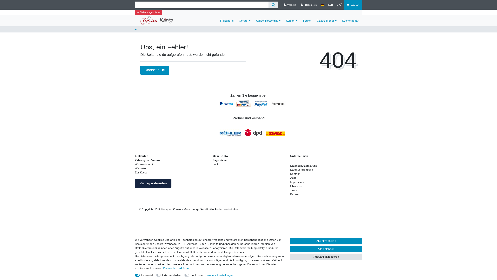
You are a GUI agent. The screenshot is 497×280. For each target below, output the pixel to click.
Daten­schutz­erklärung (176, 268)
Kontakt (295, 173)
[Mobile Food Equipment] (230, 133)
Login (216, 164)
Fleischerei (227, 20)
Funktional (196, 275)
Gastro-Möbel (325, 20)
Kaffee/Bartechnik (267, 20)
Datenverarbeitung (301, 169)
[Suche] (273, 5)
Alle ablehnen (326, 248)
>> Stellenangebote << (148, 12)
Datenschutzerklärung (303, 165)
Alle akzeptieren (326, 240)
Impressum (297, 182)
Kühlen (290, 20)
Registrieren (220, 160)
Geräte (243, 20)
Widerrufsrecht (144, 164)
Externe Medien (172, 275)
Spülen (307, 20)
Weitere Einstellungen (220, 275)
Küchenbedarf (350, 20)
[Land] (322, 5)
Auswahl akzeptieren (326, 256)
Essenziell (147, 275)
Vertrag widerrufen (153, 183)
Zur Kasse (141, 172)
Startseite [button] (152, 70)
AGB (293, 177)
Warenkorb (141, 168)
